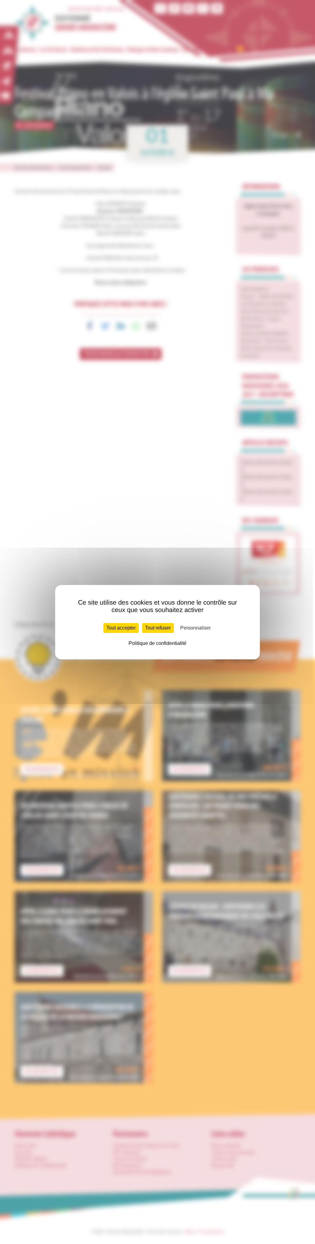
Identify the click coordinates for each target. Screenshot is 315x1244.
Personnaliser (195, 627)
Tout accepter (121, 627)
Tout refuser (158, 627)
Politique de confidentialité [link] (157, 643)
